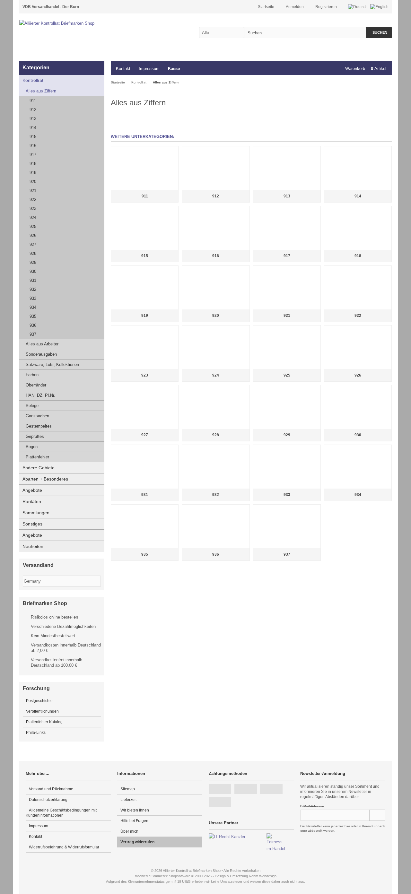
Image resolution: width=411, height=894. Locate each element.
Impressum (149, 68)
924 (33, 217)
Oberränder (36, 385)
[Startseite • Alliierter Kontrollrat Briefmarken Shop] (70, 23)
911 (33, 100)
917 (33, 154)
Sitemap (127, 789)
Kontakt (123, 68)
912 (33, 109)
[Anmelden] (377, 815)
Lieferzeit (128, 799)
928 (33, 253)
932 (33, 289)
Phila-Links (36, 732)
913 (33, 118)
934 (33, 307)
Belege (32, 405)
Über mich (129, 831)
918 (33, 163)
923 (33, 208)
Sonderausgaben (41, 354)
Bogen (32, 446)
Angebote (32, 490)
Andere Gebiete (38, 467)
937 (33, 334)
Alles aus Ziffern (41, 91)
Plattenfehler (37, 457)
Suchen (379, 32)
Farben (32, 374)
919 (33, 172)
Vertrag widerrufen (137, 842)
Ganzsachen (37, 415)
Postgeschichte (39, 701)
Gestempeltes (39, 426)
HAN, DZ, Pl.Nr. (40, 395)
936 (33, 325)
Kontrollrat (32, 80)
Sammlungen (35, 512)
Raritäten (31, 501)
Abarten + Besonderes (45, 479)
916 (33, 145)
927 (33, 244)
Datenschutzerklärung (48, 799)
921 (33, 190)
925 (33, 226)
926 (33, 235)
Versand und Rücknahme (51, 789)
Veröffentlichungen (42, 711)
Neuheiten (32, 546)
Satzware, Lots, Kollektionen (52, 364)
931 (33, 280)
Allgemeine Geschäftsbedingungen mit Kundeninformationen (61, 813)
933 (33, 298)
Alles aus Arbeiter (42, 344)
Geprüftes (35, 436)
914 (33, 127)
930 (33, 271)
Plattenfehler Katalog (44, 722)
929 (33, 262)
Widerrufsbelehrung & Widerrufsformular (64, 847)
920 (33, 181)
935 (33, 316)
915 (33, 136)
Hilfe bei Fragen (134, 821)
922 (33, 199)
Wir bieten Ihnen (134, 810)
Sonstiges (32, 523)
